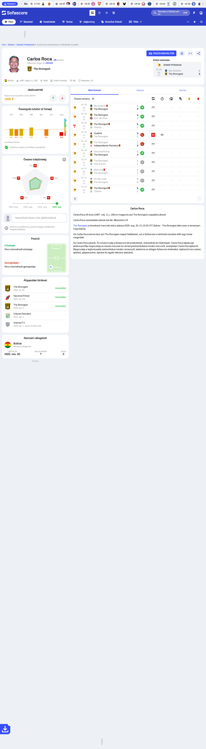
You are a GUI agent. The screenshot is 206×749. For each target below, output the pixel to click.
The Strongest (80, 225)
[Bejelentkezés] (201, 13)
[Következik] (202, 3)
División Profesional (25, 45)
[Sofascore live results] (14, 13)
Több (133, 21)
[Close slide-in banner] (10, 724)
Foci (11, 22)
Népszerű (11, 4)
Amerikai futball (113, 22)
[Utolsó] (21, 3)
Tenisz (69, 22)
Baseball (28, 22)
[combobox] (84, 99)
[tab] (95, 90)
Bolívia (11, 45)
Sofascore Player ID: (40, 63)
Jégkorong (88, 22)
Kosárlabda (49, 22)
